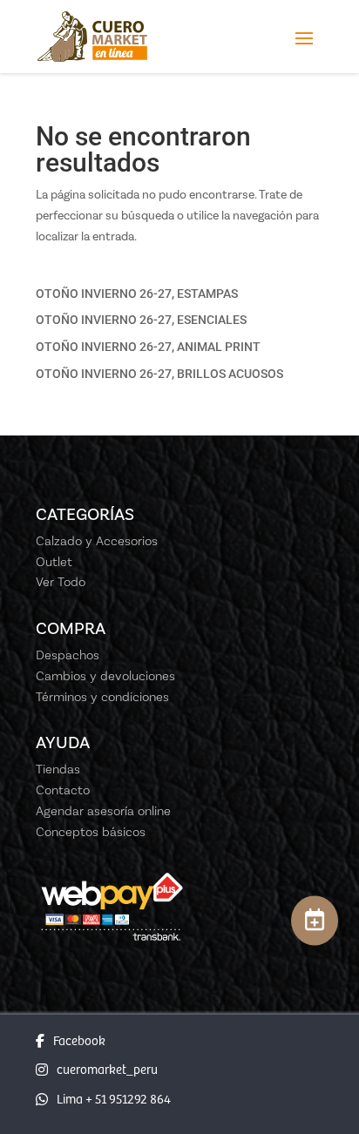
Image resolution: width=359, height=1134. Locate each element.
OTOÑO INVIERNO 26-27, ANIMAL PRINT (148, 347)
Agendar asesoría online (103, 811)
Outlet (54, 562)
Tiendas (58, 769)
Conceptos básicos (91, 832)
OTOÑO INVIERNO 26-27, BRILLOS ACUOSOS (159, 374)
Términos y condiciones (102, 697)
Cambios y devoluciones (105, 676)
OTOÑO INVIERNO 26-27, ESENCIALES (141, 320)
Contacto (63, 790)
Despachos (67, 655)
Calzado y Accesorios (97, 541)
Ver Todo (60, 582)
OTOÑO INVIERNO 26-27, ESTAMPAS (137, 293)
